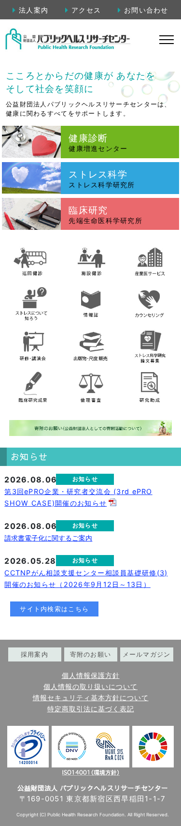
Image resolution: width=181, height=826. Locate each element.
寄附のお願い (90, 654)
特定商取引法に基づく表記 (90, 709)
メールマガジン (147, 654)
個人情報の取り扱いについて (90, 687)
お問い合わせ (146, 10)
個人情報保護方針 (91, 675)
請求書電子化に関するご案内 (48, 538)
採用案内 (34, 654)
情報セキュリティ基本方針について (91, 698)
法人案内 (33, 10)
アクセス (86, 10)
